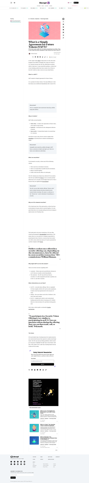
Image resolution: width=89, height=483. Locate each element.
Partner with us (74, 5)
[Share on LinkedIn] (35, 57)
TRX (68, 8)
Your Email (33, 358)
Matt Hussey (34, 53)
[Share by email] (37, 57)
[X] (11, 461)
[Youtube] (18, 464)
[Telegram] (24, 464)
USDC (49, 8)
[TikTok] (14, 464)
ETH (21, 8)
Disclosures (34, 465)
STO (33, 287)
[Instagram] (14, 461)
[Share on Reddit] (42, 57)
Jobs (54, 466)
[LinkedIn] (21, 461)
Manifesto (34, 466)
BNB (31, 8)
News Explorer (51, 459)
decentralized (45, 181)
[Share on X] (33, 57)
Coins (34, 459)
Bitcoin (42, 177)
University (58, 456)
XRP (40, 8)
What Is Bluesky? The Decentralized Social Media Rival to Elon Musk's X (48, 438)
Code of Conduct (45, 465)
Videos (41, 459)
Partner (34, 456)
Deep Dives (50, 456)
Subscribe (13, 477)
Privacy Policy (45, 466)
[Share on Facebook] (40, 57)
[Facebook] (24, 461)
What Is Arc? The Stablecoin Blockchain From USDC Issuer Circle (47, 412)
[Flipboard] (21, 464)
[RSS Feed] (11, 464)
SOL (59, 8)
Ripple (41, 241)
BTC (11, 8)
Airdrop (32, 294)
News (41, 456)
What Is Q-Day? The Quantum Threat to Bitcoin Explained (47, 425)
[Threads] (18, 461)
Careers (54, 465)
